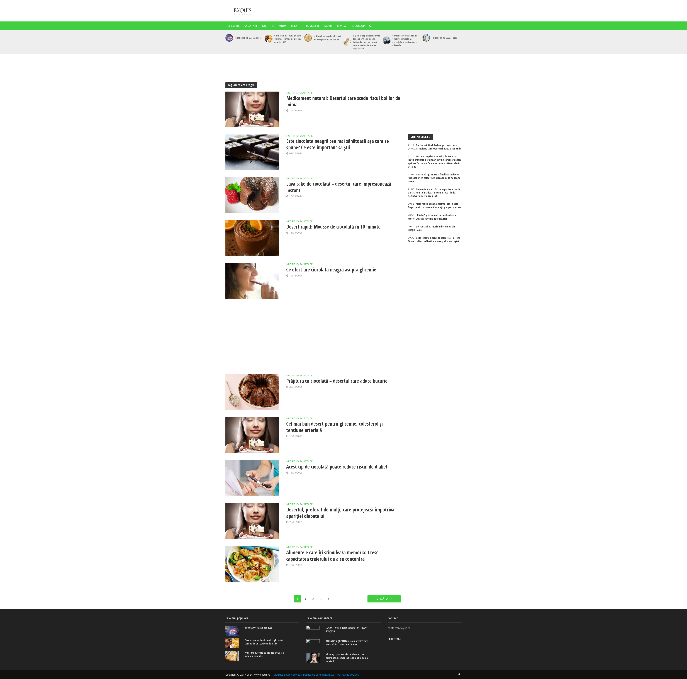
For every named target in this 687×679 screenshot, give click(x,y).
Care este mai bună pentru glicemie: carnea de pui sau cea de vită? (287, 39)
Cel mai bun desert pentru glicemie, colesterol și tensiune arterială (334, 426)
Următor (383, 598)
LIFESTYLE (234, 26)
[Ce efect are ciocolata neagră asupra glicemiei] (252, 281)
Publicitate (394, 639)
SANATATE (251, 26)
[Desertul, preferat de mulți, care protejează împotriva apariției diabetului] (252, 521)
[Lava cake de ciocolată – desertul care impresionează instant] (252, 195)
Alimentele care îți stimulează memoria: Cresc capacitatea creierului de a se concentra (332, 555)
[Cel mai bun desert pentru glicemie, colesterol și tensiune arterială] (252, 435)
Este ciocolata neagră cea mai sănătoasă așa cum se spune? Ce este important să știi (337, 144)
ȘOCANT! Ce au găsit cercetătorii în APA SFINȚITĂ (346, 629)
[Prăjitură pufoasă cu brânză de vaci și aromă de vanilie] (308, 38)
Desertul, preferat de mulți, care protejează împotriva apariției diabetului (340, 512)
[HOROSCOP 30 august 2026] (229, 38)
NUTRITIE (268, 26)
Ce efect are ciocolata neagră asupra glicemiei (331, 269)
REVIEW (341, 26)
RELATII (295, 26)
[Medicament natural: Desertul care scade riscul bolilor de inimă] (252, 109)
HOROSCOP (358, 26)
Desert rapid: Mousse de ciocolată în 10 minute (333, 226)
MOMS (328, 26)
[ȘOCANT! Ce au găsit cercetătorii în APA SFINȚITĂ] (314, 631)
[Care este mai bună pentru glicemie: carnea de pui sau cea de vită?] (268, 39)
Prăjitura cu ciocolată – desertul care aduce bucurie (337, 381)
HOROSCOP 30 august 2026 (247, 38)
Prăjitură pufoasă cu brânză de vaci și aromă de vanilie (327, 38)
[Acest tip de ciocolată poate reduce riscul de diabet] (252, 478)
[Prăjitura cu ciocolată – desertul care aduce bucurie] (252, 392)
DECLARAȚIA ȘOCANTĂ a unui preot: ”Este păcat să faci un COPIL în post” (347, 642)
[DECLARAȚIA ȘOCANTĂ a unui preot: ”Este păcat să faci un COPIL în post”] (314, 644)
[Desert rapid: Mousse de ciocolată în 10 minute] (252, 238)
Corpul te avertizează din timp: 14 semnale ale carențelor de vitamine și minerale (405, 40)
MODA (282, 26)
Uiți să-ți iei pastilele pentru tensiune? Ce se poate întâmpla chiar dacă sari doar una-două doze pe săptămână (366, 42)
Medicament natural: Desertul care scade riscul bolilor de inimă (343, 101)
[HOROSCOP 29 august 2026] (426, 38)
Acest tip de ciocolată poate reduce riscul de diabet (337, 466)
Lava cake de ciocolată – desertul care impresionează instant (338, 186)
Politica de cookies (348, 674)
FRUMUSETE (312, 26)
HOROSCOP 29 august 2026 (444, 38)
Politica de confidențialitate (318, 674)
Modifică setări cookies (286, 674)
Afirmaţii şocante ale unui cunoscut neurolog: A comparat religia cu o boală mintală (347, 658)
